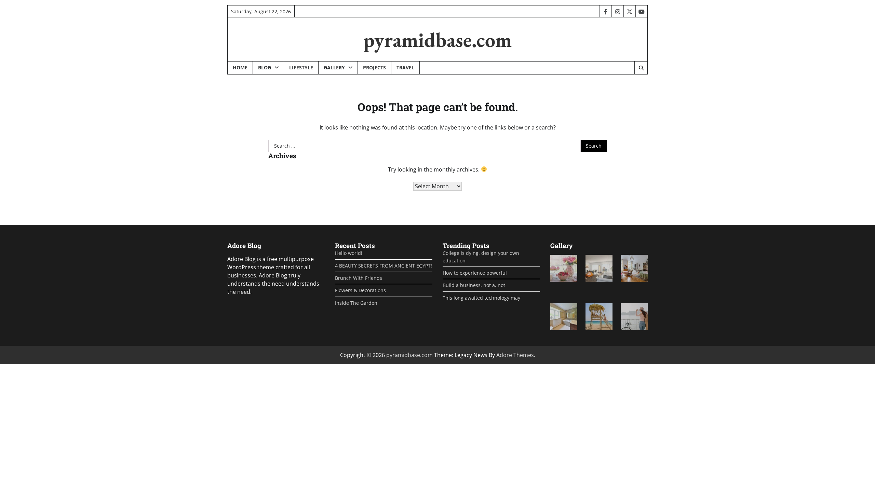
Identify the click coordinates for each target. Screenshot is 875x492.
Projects (374, 67)
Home (240, 67)
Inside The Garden (356, 303)
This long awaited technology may (481, 298)
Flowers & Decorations (360, 290)
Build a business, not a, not (474, 285)
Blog (264, 67)
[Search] (640, 68)
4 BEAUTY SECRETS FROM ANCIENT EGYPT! (383, 265)
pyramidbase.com (437, 39)
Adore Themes (515, 355)
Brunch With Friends (358, 278)
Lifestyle (301, 67)
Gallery (334, 67)
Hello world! (348, 253)
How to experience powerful (475, 273)
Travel (405, 67)
